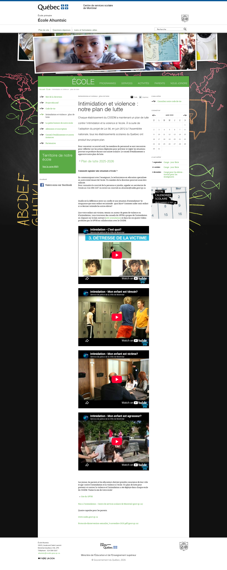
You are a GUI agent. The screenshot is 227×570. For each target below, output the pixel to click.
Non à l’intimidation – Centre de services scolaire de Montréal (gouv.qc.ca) (110, 504)
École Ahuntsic (52, 18)
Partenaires (51, 143)
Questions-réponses (62, 30)
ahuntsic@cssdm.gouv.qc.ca (49, 553)
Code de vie (50, 109)
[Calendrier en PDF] (169, 218)
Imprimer (145, 97)
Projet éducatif (52, 103)
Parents (160, 83)
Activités (143, 83)
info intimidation (113, 218)
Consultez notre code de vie (169, 101)
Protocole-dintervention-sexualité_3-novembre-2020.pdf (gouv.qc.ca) (108, 523)
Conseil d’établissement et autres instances (60, 136)
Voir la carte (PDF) (50, 167)
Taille (135, 97)
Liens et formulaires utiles (85, 30)
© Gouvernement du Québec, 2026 (109, 560)
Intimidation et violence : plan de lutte (60, 115)
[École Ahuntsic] (185, 21)
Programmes (107, 83)
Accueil (42, 89)
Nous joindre (178, 83)
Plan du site (43, 30)
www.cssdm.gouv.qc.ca (88, 517)
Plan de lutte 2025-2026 (97, 161)
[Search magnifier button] (185, 29)
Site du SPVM (87, 496)
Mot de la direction (54, 97)
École (83, 81)
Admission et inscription (56, 129)
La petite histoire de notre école (59, 123)
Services (126, 83)
